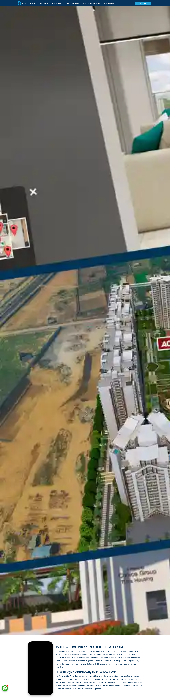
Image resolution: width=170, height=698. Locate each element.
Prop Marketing (73, 3)
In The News (109, 3)
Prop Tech (44, 3)
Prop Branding (57, 3)
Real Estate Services (91, 3)
